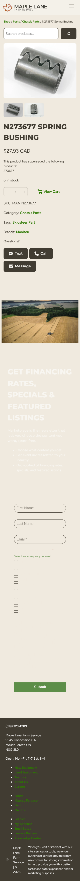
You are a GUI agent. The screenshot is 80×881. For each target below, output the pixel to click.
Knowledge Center (27, 838)
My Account (23, 824)
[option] (34, 110)
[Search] (68, 33)
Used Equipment (26, 772)
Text (19, 253)
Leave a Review (25, 833)
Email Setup (22, 829)
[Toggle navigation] (71, 6)
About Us (21, 782)
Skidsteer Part (23, 222)
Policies (20, 819)
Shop (7, 21)
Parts (16, 21)
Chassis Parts (31, 21)
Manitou (22, 232)
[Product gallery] (40, 70)
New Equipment (26, 768)
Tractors (20, 777)
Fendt (18, 796)
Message (23, 266)
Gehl (17, 805)
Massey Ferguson (26, 800)
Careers (20, 787)
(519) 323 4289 (16, 726)
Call (44, 253)
